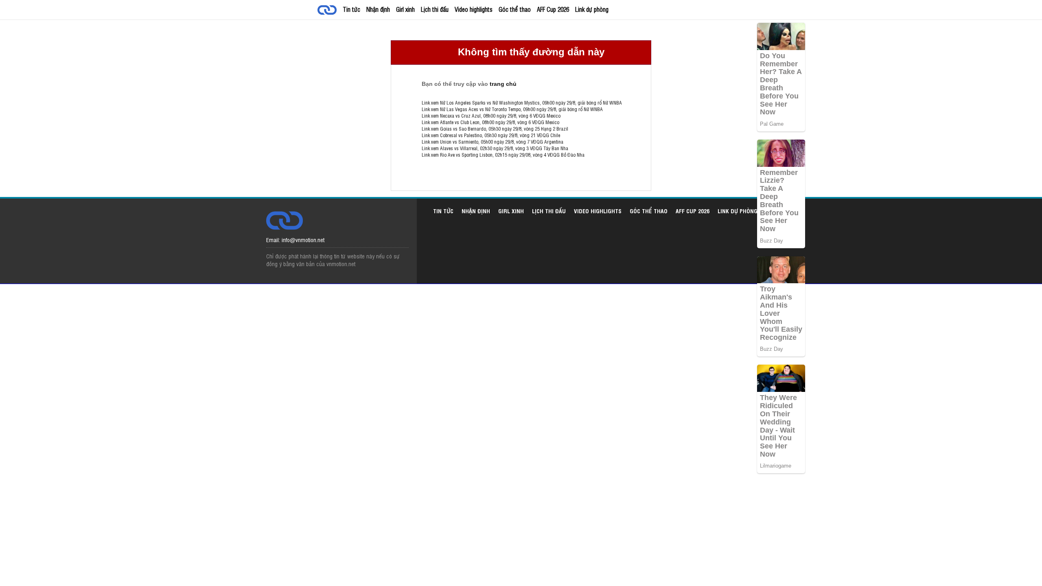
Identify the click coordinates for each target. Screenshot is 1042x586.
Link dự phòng (592, 9)
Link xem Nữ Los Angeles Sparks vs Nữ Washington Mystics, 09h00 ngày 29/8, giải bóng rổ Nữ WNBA (522, 102)
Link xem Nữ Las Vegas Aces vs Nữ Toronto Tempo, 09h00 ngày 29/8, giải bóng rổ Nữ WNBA (512, 109)
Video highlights (474, 9)
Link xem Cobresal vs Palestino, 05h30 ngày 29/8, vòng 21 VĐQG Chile (491, 135)
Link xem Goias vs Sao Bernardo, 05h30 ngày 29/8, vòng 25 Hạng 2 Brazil (495, 128)
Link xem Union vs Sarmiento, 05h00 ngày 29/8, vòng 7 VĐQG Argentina (492, 141)
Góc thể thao (515, 9)
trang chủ (503, 84)
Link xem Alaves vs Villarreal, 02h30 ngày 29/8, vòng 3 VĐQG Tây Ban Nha (495, 148)
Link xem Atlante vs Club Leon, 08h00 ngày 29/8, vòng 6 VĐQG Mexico (490, 122)
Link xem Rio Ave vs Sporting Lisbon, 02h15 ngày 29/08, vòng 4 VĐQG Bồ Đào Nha (503, 154)
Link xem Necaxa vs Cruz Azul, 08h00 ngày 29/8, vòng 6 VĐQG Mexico (491, 115)
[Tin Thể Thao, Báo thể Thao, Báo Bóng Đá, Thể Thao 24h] (328, 11)
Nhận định (378, 9)
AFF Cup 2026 (553, 9)
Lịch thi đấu (435, 9)
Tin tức (351, 9)
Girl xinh (405, 9)
